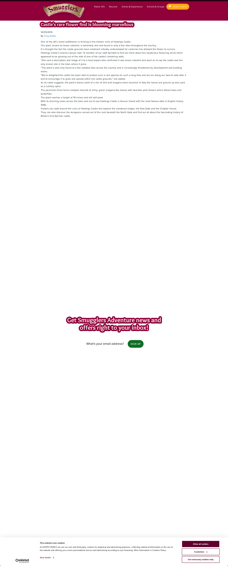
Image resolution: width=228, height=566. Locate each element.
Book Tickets (180, 6)
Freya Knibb (50, 35)
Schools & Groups (155, 6)
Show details (45, 557)
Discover (113, 6)
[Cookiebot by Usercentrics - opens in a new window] (22, 561)
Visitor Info (99, 6)
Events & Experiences (132, 6)
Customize (199, 552)
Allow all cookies (200, 544)
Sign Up (136, 343)
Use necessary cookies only (200, 559)
